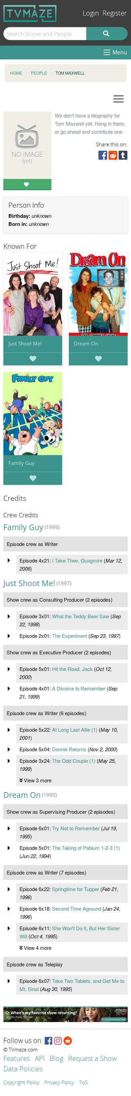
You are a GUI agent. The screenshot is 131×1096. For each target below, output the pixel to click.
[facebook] (102, 156)
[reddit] (112, 156)
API (40, 1059)
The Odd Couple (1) (73, 760)
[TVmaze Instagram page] (58, 1041)
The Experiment (69, 635)
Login (91, 13)
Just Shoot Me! (25, 343)
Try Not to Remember (76, 828)
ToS (83, 1083)
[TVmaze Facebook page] (48, 1041)
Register (114, 13)
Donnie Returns (69, 749)
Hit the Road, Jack (72, 668)
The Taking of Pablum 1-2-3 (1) (86, 847)
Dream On (86, 343)
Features (16, 1059)
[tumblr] (123, 156)
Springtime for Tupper (75, 888)
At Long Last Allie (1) (74, 729)
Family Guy (21, 463)
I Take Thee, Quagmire (77, 560)
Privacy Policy (59, 1083)
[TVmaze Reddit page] (67, 1041)
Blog (56, 1059)
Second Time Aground (76, 908)
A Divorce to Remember (78, 688)
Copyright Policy (21, 1083)
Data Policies (23, 1069)
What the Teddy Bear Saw (80, 616)
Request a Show (92, 1059)
